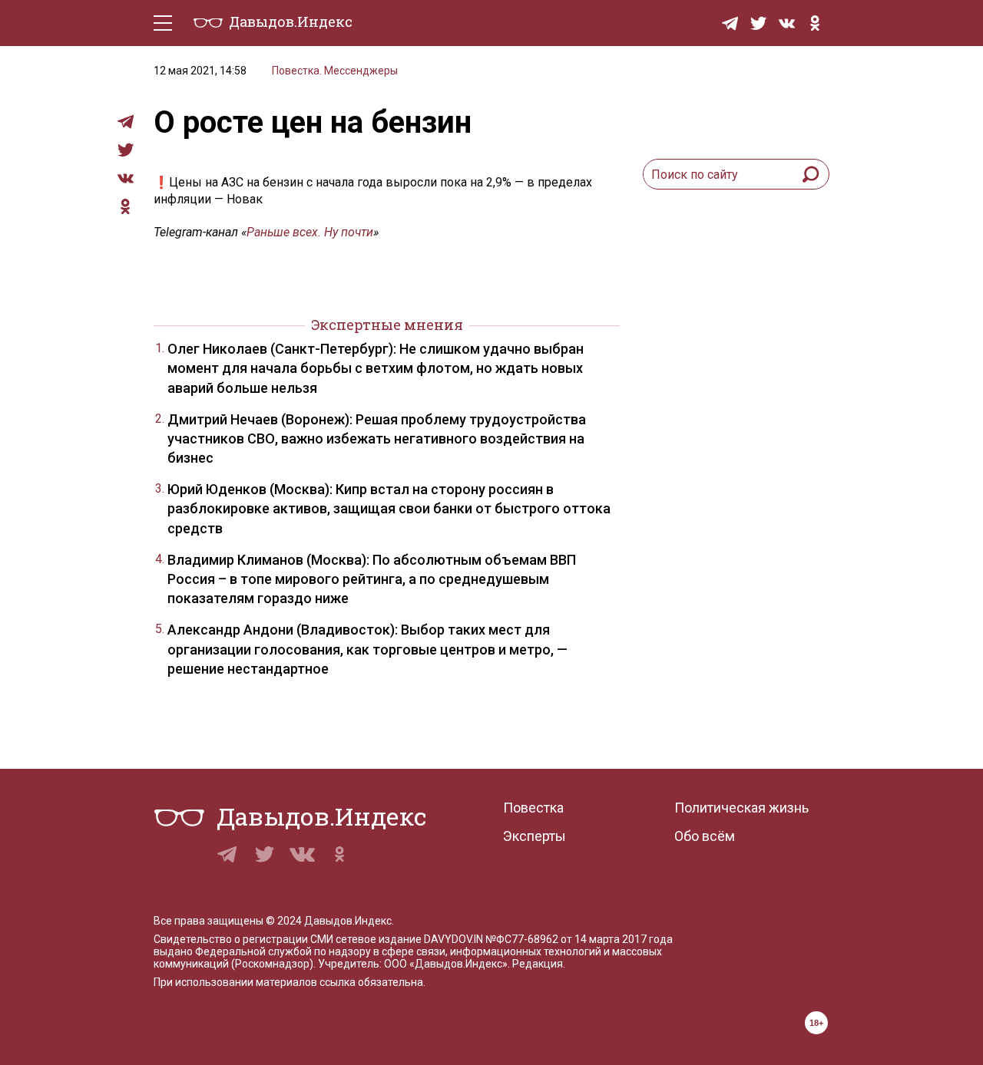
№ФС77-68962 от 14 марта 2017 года (579, 939)
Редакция (537, 964)
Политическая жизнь (741, 808)
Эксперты (534, 836)
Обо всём (704, 836)
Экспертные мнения (387, 324)
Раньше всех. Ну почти (310, 232)
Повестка (533, 808)
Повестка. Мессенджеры (335, 70)
